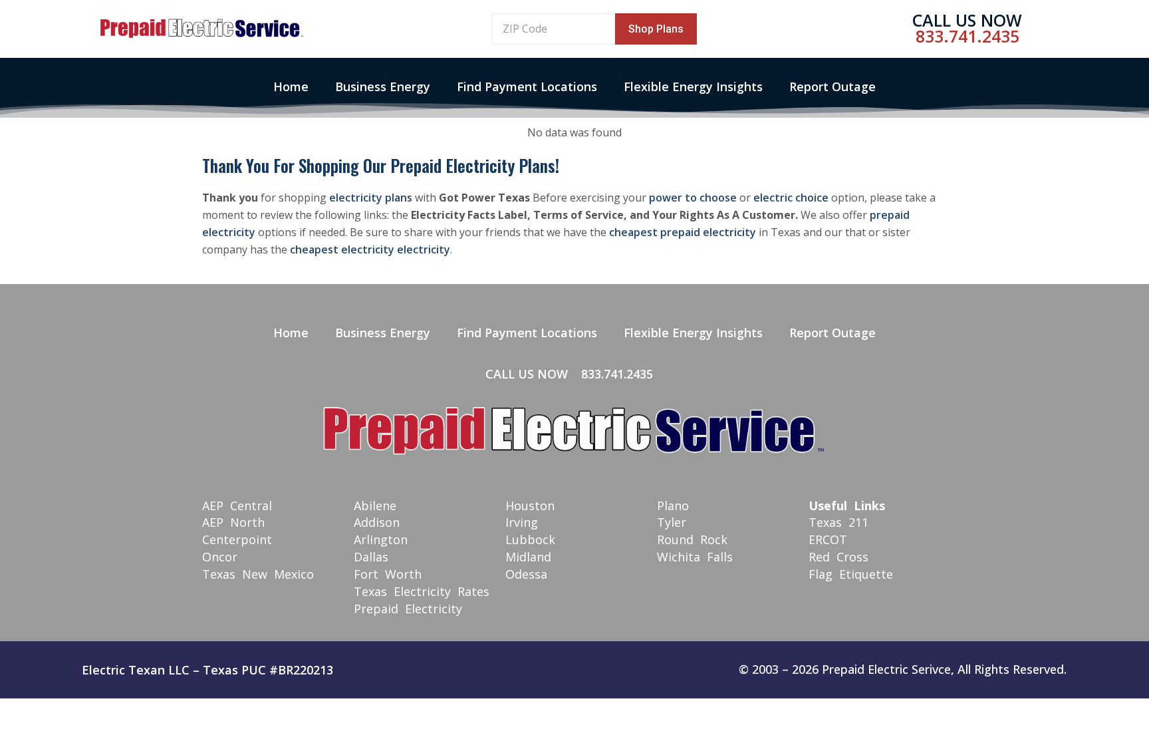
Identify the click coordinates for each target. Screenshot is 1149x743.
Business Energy (382, 86)
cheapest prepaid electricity (682, 232)
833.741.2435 (967, 36)
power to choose (693, 197)
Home (291, 86)
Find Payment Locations (527, 86)
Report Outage (832, 86)
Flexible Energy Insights (693, 86)
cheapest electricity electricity (370, 249)
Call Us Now (967, 20)
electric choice (791, 197)
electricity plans (370, 197)
